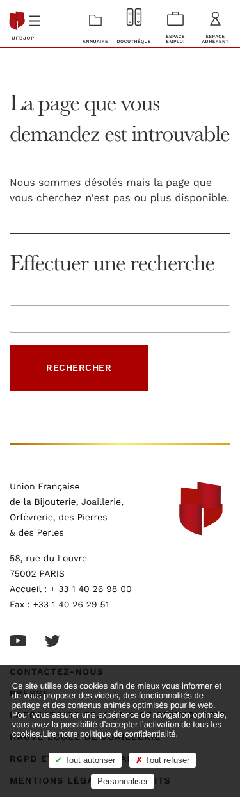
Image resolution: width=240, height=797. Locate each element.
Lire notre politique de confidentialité (108, 734)
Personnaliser (122, 781)
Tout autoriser (88, 760)
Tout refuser (166, 760)
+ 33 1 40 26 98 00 (91, 589)
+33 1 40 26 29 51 (71, 605)
